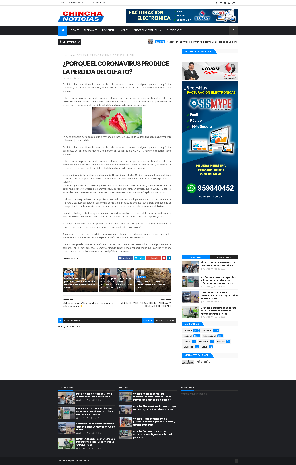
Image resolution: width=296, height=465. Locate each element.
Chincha (188, 330)
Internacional (209, 336)
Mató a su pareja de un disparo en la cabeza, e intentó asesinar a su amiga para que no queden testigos (116, 283)
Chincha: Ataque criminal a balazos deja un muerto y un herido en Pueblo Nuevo (219, 295)
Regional (150, 42)
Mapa (105, 3)
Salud (204, 347)
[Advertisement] (210, 229)
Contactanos (94, 3)
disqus (158, 320)
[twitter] (221, 2)
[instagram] (229, 2)
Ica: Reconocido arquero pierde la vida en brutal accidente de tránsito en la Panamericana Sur (218, 280)
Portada (221, 341)
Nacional (72, 55)
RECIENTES (196, 257)
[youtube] (225, 2)
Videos (187, 341)
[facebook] (216, 2)
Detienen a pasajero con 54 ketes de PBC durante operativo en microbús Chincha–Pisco (218, 310)
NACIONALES (109, 30)
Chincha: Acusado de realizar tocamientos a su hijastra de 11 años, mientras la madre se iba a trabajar (152, 396)
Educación (188, 347)
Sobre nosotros (77, 3)
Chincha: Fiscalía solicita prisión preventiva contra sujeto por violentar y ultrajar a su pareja (154, 421)
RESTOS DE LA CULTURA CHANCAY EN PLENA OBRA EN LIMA (151, 284)
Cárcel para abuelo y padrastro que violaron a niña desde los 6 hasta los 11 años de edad (80, 283)
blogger (147, 320)
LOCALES (74, 30)
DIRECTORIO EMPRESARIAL (148, 30)
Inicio (63, 3)
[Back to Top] (236, 461)
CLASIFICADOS (175, 30)
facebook (170, 320)
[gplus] (233, 2)
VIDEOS (125, 30)
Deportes (203, 341)
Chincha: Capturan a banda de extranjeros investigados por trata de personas (153, 434)
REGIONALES (90, 30)
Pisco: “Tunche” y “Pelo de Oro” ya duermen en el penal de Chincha (192, 41)
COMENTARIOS (224, 257)
